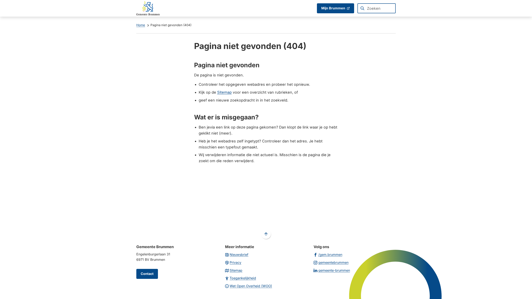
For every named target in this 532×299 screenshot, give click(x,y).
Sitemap (224, 92)
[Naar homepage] (148, 8)
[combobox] (376, 8)
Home (140, 25)
